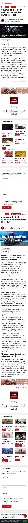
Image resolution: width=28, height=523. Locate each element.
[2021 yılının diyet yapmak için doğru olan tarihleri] (7, 157)
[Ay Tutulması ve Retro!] (20, 144)
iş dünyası (22, 516)
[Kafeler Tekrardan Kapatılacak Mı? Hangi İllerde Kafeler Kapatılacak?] (20, 425)
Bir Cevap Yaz (7, 170)
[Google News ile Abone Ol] (6, 40)
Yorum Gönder (6, 207)
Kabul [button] (25, 521)
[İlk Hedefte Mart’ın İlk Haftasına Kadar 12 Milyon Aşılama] (7, 425)
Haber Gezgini (9, 19)
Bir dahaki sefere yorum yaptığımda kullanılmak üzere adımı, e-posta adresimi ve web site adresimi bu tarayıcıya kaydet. (13, 202)
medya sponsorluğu (14, 516)
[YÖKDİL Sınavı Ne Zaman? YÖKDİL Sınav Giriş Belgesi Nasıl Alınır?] (7, 439)
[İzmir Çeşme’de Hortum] (7, 144)
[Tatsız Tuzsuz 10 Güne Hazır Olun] (7, 130)
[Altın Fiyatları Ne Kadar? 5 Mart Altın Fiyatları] (20, 157)
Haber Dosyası (13, 517)
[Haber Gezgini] (8, 3)
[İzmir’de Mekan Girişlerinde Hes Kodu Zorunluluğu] (20, 455)
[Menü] (2, 3)
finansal (24, 66)
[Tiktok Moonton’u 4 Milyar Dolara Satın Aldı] (7, 455)
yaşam (15, 374)
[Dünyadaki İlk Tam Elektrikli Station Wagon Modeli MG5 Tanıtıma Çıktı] (20, 130)
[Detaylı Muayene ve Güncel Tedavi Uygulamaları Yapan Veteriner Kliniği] (20, 439)
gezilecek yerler (5, 517)
